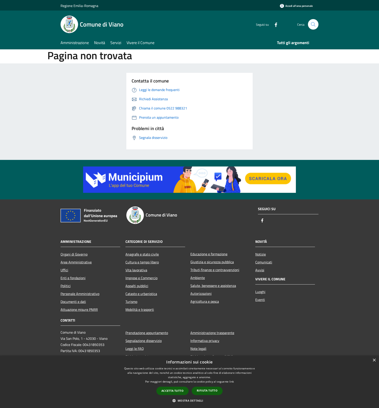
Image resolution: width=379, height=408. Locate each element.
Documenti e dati (73, 301)
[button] (189, 400)
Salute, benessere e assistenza (213, 285)
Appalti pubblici (136, 285)
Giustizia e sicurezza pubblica (212, 262)
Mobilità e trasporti (139, 309)
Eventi (260, 299)
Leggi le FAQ (134, 348)
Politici (66, 285)
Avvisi (259, 270)
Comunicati (263, 262)
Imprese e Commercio (141, 278)
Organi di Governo (74, 254)
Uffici (64, 270)
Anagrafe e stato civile (142, 254)
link (231, 381)
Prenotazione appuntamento (146, 332)
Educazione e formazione (208, 254)
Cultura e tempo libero (142, 262)
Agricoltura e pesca (204, 301)
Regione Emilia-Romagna (79, 5)
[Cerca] (313, 24)
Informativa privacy (204, 340)
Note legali (198, 348)
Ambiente (197, 277)
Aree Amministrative (76, 262)
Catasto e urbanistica (141, 293)
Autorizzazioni (201, 293)
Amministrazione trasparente (212, 332)
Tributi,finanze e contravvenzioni (214, 269)
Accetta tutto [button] (172, 391)
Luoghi (260, 291)
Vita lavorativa (136, 270)
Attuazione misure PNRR (79, 309)
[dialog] (189, 382)
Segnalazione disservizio (143, 340)
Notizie (260, 254)
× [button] (374, 360)
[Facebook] (274, 24)
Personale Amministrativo (80, 293)
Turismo (131, 301)
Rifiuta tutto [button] (207, 390)
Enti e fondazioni (73, 278)
